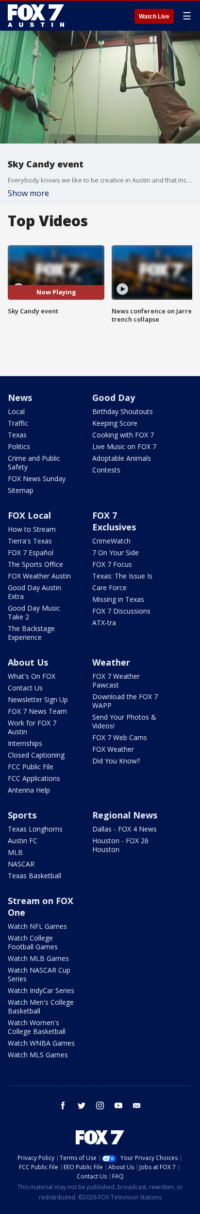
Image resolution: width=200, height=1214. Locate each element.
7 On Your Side (115, 552)
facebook (63, 1105)
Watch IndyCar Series (41, 990)
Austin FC (22, 840)
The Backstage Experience (31, 633)
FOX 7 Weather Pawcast (116, 680)
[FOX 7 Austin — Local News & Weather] (36, 15)
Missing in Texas (118, 599)
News (20, 397)
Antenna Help (29, 790)
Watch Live (154, 16)
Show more (28, 193)
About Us (28, 662)
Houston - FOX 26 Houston (120, 845)
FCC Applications (34, 778)
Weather (111, 662)
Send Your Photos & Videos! (124, 721)
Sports (22, 815)
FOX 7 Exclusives (114, 521)
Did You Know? (116, 760)
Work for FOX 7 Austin (32, 727)
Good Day (113, 397)
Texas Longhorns (35, 828)
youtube (118, 1105)
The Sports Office (35, 564)
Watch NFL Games (37, 926)
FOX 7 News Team (37, 711)
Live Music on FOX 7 (124, 446)
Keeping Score (114, 423)
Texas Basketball (34, 875)
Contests (106, 469)
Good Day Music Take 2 (34, 612)
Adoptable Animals (121, 458)
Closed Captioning (36, 755)
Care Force (109, 587)
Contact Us (25, 687)
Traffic (18, 423)
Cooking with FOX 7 (123, 434)
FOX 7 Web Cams (119, 737)
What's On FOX (31, 676)
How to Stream (32, 529)
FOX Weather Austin (39, 575)
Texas (17, 434)
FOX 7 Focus (112, 564)
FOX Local (29, 515)
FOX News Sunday (37, 478)
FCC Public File (30, 766)
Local (16, 411)
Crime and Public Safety (34, 462)
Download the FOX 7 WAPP (125, 701)
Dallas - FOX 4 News (124, 828)
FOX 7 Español (30, 552)
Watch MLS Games (38, 1054)
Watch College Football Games (33, 942)
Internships (25, 743)
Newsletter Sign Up (38, 699)
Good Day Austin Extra (34, 592)
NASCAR (21, 864)
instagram (100, 1105)
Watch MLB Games (38, 958)
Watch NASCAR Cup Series (39, 974)
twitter (81, 1105)
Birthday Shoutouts (122, 411)
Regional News (124, 815)
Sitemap (20, 490)
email (137, 1105)
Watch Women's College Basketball (37, 1027)
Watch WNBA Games (41, 1043)
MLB (15, 852)
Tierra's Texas (30, 540)
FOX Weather (113, 749)
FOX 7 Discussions (121, 611)
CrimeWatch (111, 540)
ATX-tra (104, 622)
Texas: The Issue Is (122, 575)
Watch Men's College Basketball (41, 1006)
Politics (19, 446)
